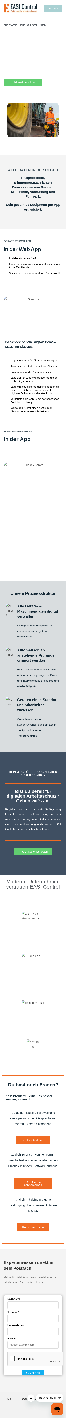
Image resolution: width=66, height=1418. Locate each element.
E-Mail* (11, 1338)
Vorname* (13, 1312)
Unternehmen (15, 1325)
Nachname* (14, 1298)
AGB (8, 1398)
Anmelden (33, 1373)
